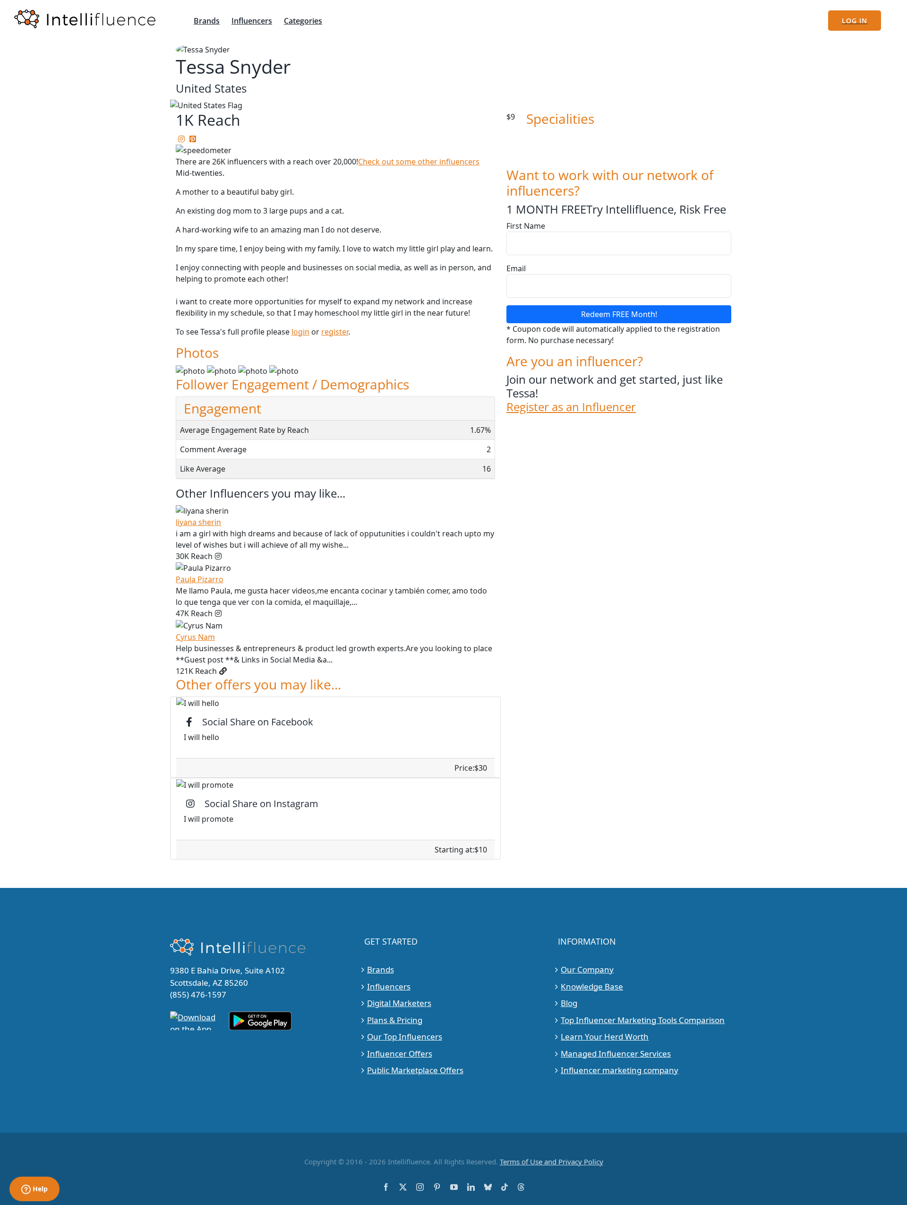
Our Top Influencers (404, 1036)
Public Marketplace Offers (415, 1070)
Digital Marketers (399, 1003)
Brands (380, 969)
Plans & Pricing (394, 1020)
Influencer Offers (399, 1053)
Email (516, 268)
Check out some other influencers (418, 161)
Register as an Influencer (571, 407)
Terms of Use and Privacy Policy (551, 1161)
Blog (569, 1003)
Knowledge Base (592, 986)
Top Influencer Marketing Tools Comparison (643, 1020)
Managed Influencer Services (616, 1053)
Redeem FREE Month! (619, 314)
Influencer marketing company (619, 1070)
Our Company (587, 969)
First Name (525, 226)
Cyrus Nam (195, 637)
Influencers (389, 986)
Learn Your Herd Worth (605, 1036)
